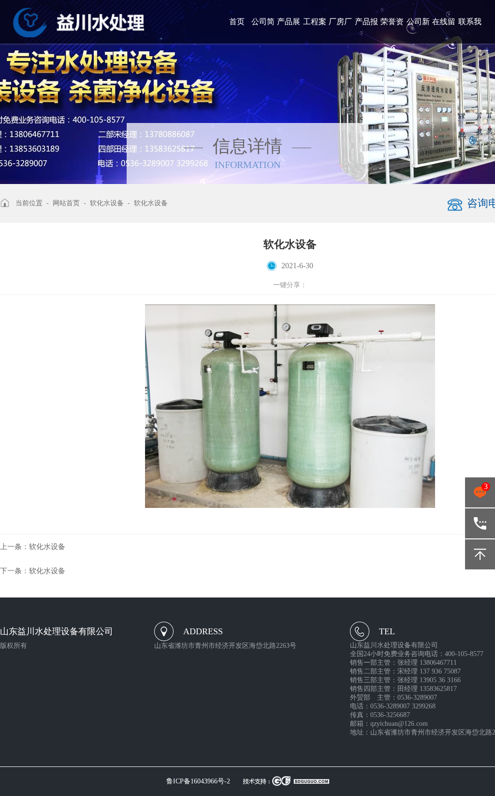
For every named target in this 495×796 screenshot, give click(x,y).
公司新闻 (418, 30)
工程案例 (314, 30)
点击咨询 (480, 494)
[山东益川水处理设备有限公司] (79, 22)
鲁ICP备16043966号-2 (198, 781)
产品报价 (366, 30)
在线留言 (443, 30)
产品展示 (288, 30)
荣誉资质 (392, 30)
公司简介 (263, 30)
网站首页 (66, 203)
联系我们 (469, 30)
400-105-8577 (480, 523)
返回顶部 (480, 554)
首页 (237, 21)
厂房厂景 (340, 30)
